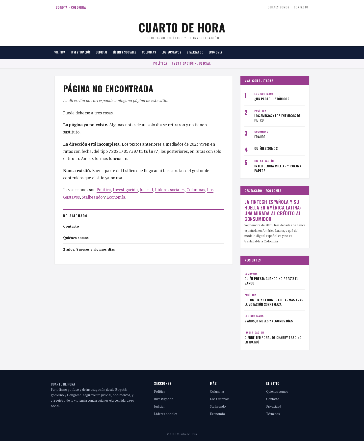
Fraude (259, 136)
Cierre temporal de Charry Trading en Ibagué (273, 339)
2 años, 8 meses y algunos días (89, 249)
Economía (215, 52)
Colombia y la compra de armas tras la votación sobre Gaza (273, 302)
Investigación (81, 52)
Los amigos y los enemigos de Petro (277, 118)
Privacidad (273, 406)
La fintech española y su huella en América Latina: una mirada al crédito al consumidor (272, 210)
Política (59, 52)
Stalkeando (195, 52)
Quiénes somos (278, 7)
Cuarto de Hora (182, 27)
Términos (273, 414)
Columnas (149, 52)
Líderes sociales (124, 52)
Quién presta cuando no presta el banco (271, 280)
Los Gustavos (171, 52)
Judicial (101, 52)
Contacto (301, 7)
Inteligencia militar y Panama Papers (278, 168)
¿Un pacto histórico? (271, 98)
